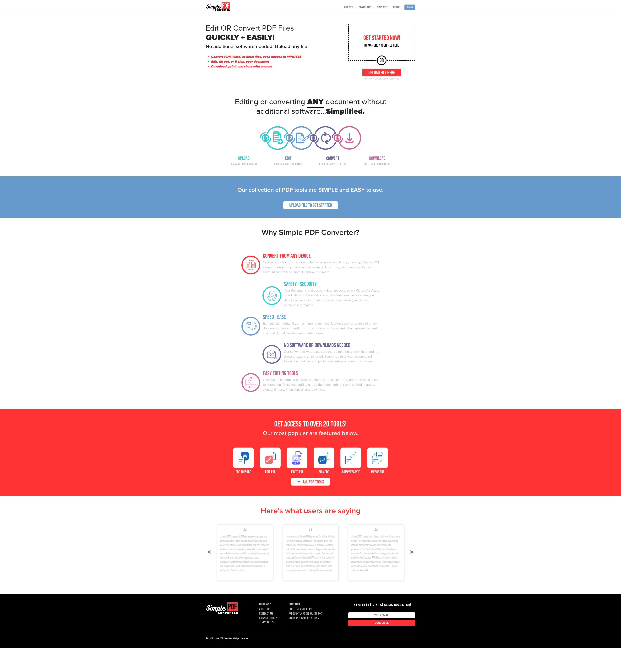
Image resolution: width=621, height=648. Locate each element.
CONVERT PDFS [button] (365, 7)
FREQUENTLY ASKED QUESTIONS (306, 613)
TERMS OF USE (267, 622)
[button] (209, 552)
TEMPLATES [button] (382, 7)
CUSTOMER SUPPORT (300, 609)
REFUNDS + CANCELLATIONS (304, 618)
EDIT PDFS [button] (349, 7)
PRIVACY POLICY (268, 618)
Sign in (410, 7)
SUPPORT (397, 7)
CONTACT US (266, 613)
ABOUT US (264, 609)
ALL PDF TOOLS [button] (313, 482)
